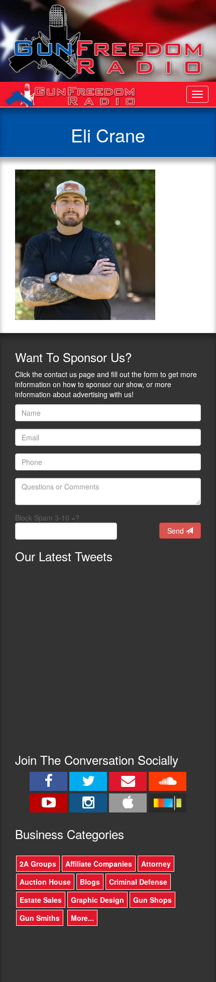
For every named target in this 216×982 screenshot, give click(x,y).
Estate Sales (41, 900)
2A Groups (38, 864)
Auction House (45, 882)
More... (82, 918)
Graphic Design (97, 900)
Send (176, 531)
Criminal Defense (138, 882)
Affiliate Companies (98, 864)
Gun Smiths (40, 918)
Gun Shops (152, 900)
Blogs (90, 882)
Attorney (156, 864)
